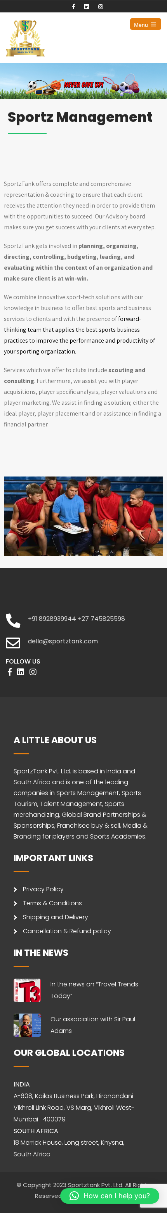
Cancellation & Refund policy (67, 931)
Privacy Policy (43, 889)
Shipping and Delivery (55, 917)
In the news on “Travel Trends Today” (94, 990)
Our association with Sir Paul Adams (92, 1025)
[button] (109, 1196)
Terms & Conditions (52, 903)
